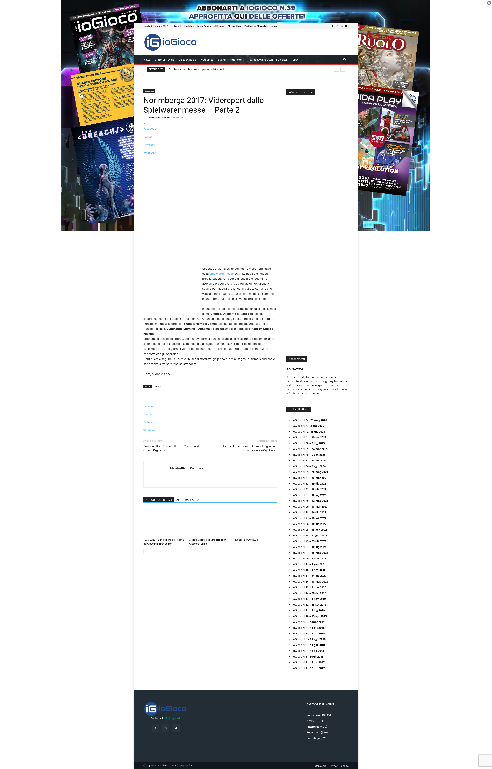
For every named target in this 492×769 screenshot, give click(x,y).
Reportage (149, 91)
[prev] (336, 69)
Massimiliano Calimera (158, 117)
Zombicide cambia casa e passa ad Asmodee (197, 69)
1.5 (291, 221)
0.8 (291, 203)
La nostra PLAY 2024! (246, 539)
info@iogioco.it (172, 718)
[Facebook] (332, 26)
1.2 (291, 215)
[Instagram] (337, 26)
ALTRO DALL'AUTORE (189, 499)
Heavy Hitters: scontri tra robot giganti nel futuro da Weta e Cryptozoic (250, 448)
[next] (342, 69)
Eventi (158, 386)
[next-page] (152, 551)
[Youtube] (346, 26)
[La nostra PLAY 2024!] (256, 522)
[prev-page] (145, 551)
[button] (344, 59)
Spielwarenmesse (221, 273)
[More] (210, 159)
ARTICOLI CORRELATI (159, 499)
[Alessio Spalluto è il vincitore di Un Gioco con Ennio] (210, 522)
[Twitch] (341, 26)
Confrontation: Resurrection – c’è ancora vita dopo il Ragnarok (172, 448)
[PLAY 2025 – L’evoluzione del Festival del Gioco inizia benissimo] (164, 522)
